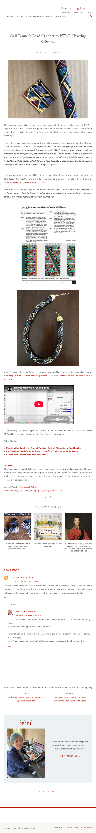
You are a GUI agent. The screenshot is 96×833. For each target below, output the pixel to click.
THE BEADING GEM (28, 487)
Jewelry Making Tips (13, 490)
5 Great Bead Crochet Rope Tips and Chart (26, 454)
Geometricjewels (22, 577)
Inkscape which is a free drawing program (26, 375)
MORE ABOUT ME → (70, 756)
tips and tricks (23, 16)
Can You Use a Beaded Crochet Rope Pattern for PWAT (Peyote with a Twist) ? (42, 451)
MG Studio (88, 828)
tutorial (10, 16)
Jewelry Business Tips (52, 490)
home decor (60, 16)
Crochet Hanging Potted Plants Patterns (48, 545)
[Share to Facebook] (45, 497)
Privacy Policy (10, 828)
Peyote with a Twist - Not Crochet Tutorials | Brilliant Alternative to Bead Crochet (43, 448)
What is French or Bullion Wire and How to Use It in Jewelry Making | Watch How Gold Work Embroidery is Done (78, 547)
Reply (6, 597)
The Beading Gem (74, 8)
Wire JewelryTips (32, 490)
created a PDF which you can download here (24, 182)
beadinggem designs (42, 16)
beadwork (57, 52)
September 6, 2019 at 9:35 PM (29, 615)
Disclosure (8, 465)
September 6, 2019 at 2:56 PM (25, 581)
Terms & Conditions (26, 828)
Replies (13, 604)
